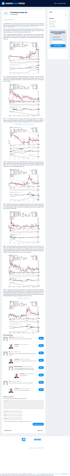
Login (19, 472)
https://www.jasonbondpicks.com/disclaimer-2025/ (37, 448)
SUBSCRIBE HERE (62, 3)
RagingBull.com (35, 474)
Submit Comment (38, 424)
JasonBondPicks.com (57, 474)
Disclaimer (39, 472)
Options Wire (51, 23)
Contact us (53, 472)
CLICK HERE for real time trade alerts (24, 124)
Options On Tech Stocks (57, 39)
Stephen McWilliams (18, 366)
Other (68, 3)
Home (55, 3)
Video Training (52, 25)
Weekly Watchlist (52, 26)
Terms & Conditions (31, 472)
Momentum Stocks (11, 19)
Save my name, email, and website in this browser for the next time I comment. (18, 421)
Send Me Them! (58, 45)
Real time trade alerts (23, 298)
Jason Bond (15, 14)
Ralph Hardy (11, 337)
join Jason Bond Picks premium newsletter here (26, 26)
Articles (24, 472)
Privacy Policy (46, 472)
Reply (41, 338)
